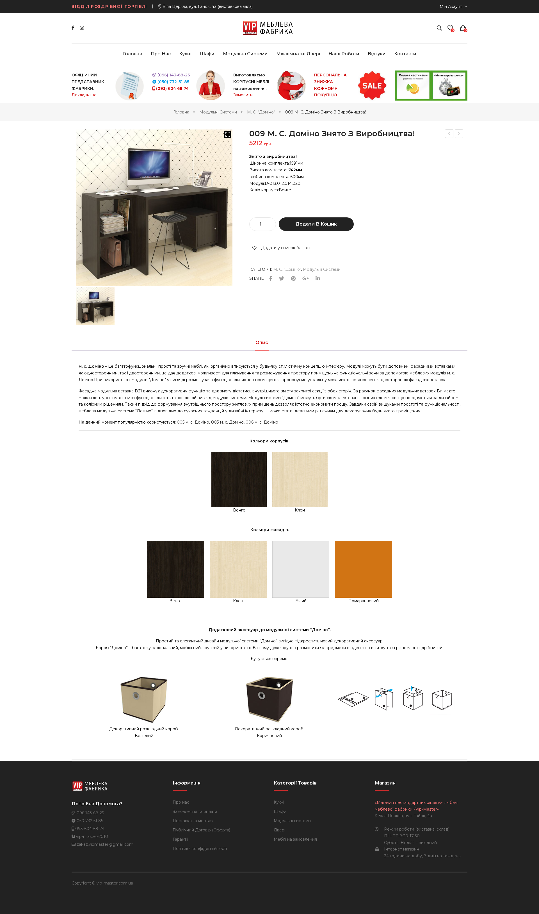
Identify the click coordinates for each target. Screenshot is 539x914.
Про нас (181, 802)
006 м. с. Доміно (262, 422)
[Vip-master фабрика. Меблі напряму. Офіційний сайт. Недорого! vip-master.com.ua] (269, 27)
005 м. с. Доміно (193, 422)
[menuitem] (132, 54)
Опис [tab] (261, 342)
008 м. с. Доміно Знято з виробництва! (449, 134)
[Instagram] (82, 28)
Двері (279, 830)
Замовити (243, 94)
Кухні (279, 802)
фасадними (421, 366)
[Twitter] (281, 278)
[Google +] (305, 278)
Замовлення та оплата (195, 811)
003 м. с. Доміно (227, 422)
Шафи (280, 811)
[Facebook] (73, 28)
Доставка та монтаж (193, 820)
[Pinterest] (293, 278)
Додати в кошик (316, 224)
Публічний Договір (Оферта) (201, 830)
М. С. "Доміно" (261, 112)
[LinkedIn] (318, 278)
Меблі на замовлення (295, 839)
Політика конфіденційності (200, 848)
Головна (181, 112)
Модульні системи (218, 112)
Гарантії (180, 839)
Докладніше (84, 94)
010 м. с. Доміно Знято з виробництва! (459, 134)
